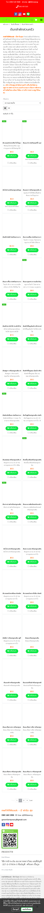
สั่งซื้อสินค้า (12, 156)
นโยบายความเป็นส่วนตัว (15, 905)
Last (31, 800)
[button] (31, 20)
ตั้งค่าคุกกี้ (16, 909)
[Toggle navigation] (41, 20)
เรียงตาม (6, 99)
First (13, 800)
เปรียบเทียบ (12, 163)
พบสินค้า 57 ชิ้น (8, 114)
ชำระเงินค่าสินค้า (7, 870)
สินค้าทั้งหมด (6, 857)
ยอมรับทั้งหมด (27, 909)
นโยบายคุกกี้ (29, 905)
